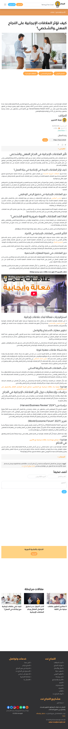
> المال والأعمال (59, 668)
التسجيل (12, 4)
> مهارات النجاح (59, 665)
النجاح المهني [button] (60, 73)
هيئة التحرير (56, 120)
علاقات (55, 128)
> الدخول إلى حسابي (24, 674)
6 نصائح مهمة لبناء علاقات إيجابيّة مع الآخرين (44, 440)
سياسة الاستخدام (10, 710)
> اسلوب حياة (59, 671)
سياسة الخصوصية (20, 710)
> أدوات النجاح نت (58, 694)
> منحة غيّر (60, 703)
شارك (45, 140)
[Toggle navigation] (5, 4)
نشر (64, 492)
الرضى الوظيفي (56, 198)
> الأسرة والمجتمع (58, 679)
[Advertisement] (34, 88)
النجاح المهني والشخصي (57, 323)
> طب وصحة (60, 677)
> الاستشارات (60, 685)
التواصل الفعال (58, 242)
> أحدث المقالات (59, 662)
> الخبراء (61, 688)
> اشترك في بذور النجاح (23, 668)
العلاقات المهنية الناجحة (51, 174)
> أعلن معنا (27, 662)
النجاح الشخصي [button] (46, 73)
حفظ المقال (61, 130)
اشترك (34, 554)
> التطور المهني (59, 674)
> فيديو (61, 682)
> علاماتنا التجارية (25, 677)
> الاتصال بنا (27, 679)
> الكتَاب (61, 691)
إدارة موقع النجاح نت (28, 466)
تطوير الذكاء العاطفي (40, 359)
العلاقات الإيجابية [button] (30, 73)
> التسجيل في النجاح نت (23, 671)
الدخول (19, 4)
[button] (34, 149)
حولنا (27, 710)
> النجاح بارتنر (26, 665)
